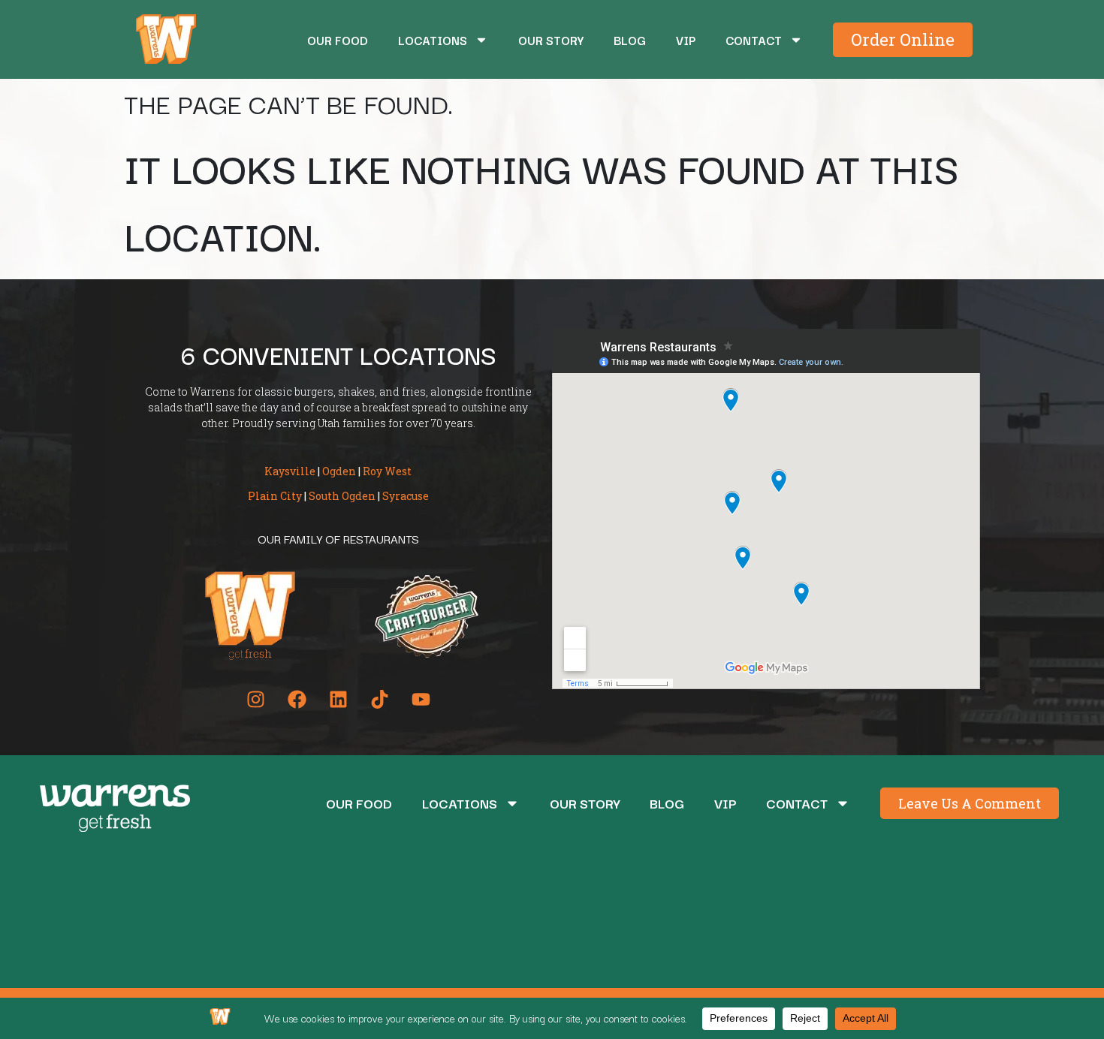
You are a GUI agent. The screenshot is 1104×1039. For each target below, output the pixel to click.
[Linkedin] (338, 699)
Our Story (551, 40)
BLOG (630, 40)
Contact (753, 40)
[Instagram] (255, 699)
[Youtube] (420, 699)
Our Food (337, 40)
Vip (685, 40)
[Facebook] (296, 699)
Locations (432, 40)
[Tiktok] (379, 699)
